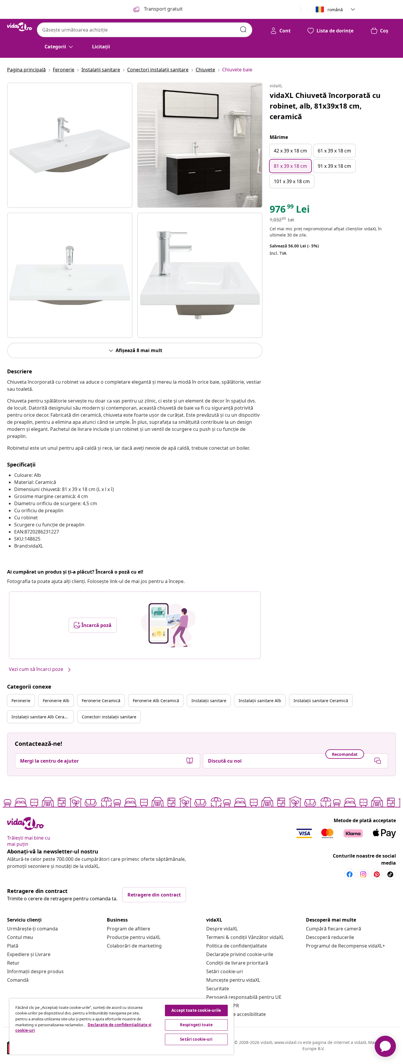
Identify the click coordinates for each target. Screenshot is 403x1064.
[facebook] (350, 874)
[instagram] (363, 874)
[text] (290, 210)
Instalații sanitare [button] (208, 700)
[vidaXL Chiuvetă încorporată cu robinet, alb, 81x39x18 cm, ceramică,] (70, 145)
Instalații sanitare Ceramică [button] (321, 700)
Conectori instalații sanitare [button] (109, 717)
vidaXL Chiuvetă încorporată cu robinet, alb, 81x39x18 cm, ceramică (325, 105)
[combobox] (144, 29)
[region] (121, 1027)
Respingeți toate (196, 1024)
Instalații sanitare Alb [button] (260, 700)
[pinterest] (377, 874)
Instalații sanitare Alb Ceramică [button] (42, 717)
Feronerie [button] (21, 700)
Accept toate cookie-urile (196, 1010)
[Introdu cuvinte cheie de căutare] (243, 29)
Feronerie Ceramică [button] (101, 700)
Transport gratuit (163, 9)
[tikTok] (390, 874)
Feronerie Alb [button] (56, 700)
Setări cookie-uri (224, 971)
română (335, 9)
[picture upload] (168, 625)
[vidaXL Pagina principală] (19, 26)
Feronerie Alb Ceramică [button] (156, 700)
